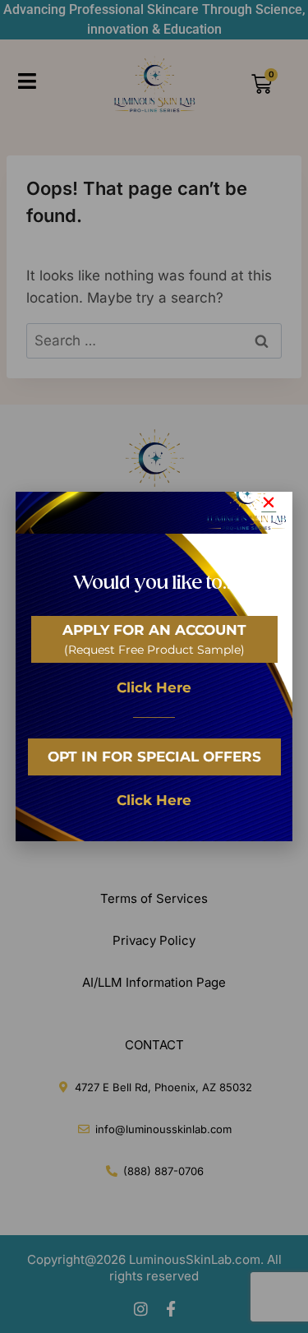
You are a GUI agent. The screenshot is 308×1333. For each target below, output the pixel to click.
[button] (268, 502)
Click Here (154, 687)
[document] (154, 666)
